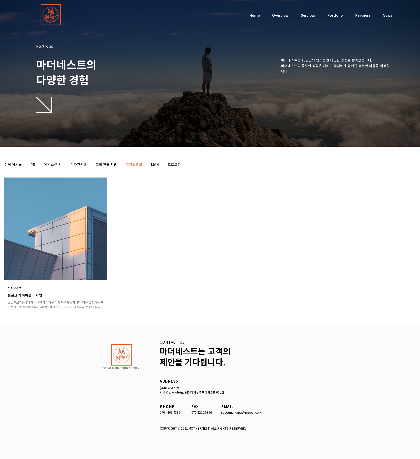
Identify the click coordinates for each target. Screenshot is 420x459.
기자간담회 (78, 164)
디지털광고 (134, 164)
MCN (155, 164)
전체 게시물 (13, 164)
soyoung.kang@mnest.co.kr (241, 413)
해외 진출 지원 (106, 164)
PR (32, 164)
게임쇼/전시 (53, 164)
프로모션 (174, 164)
